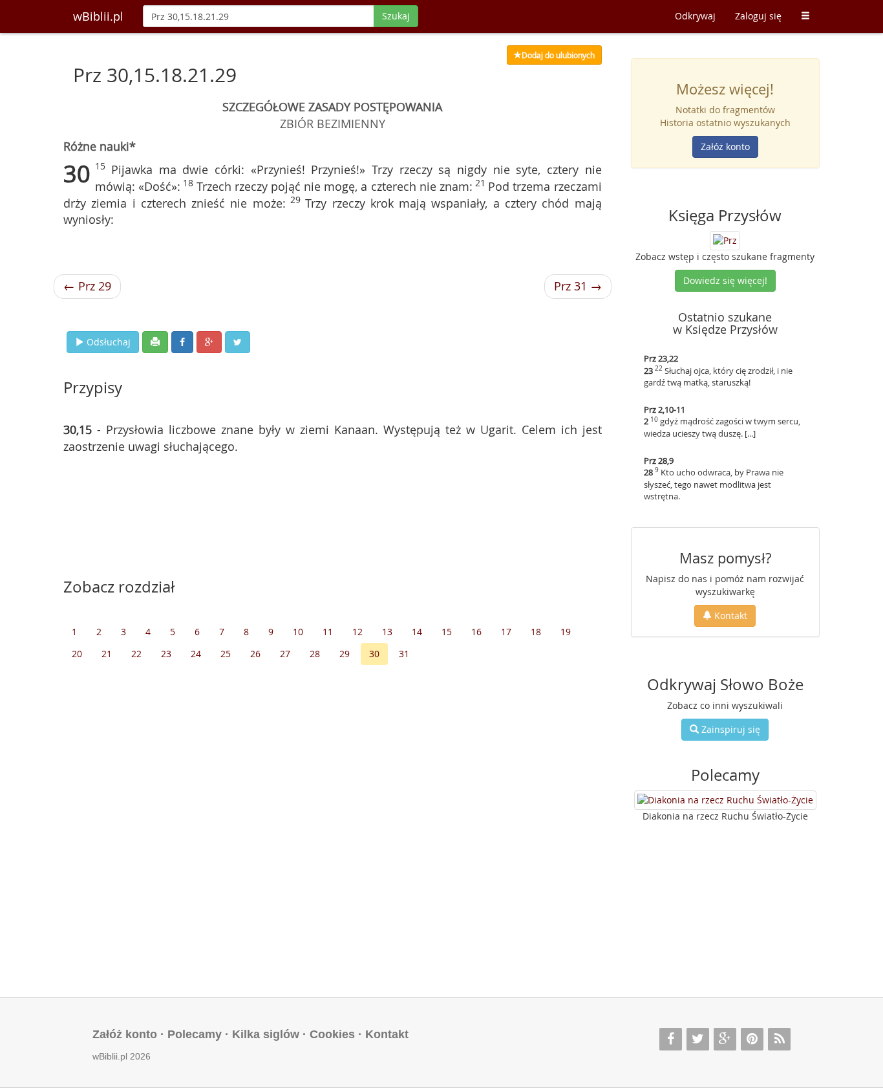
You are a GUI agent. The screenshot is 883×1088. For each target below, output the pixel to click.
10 (298, 632)
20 (77, 653)
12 (357, 632)
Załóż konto (725, 146)
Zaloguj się (758, 16)
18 (536, 632)
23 (166, 653)
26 (255, 653)
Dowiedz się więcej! (725, 280)
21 (106, 653)
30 (374, 653)
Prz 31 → (578, 286)
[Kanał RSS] (779, 1039)
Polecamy (194, 1034)
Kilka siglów (265, 1034)
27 (285, 653)
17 (506, 632)
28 (315, 653)
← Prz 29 (87, 286)
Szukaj (396, 16)
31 (404, 653)
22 (136, 653)
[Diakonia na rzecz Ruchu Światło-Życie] (725, 800)
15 (447, 632)
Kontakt (729, 615)
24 (196, 653)
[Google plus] (725, 1039)
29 (344, 653)
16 (476, 632)
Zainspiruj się (729, 729)
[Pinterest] (752, 1039)
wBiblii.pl (98, 16)
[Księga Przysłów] (725, 239)
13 (387, 632)
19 (565, 632)
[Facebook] (670, 1039)
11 (328, 632)
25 (225, 653)
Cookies (332, 1034)
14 (417, 632)
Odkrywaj (695, 16)
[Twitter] (697, 1039)
